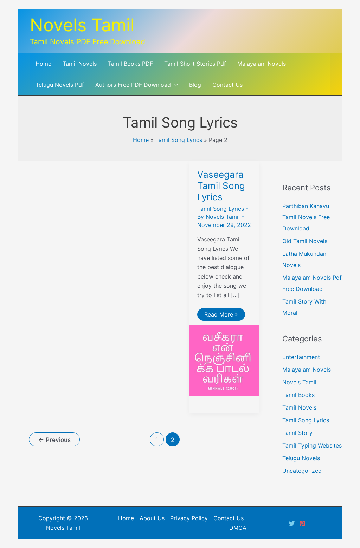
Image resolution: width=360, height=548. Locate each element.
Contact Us (228, 518)
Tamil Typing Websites (312, 445)
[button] (174, 84)
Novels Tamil (82, 24)
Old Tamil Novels (304, 240)
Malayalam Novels (306, 369)
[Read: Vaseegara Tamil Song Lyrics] (224, 360)
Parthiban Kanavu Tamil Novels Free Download (306, 217)
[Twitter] (292, 523)
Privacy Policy (189, 518)
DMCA (237, 527)
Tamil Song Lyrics (178, 139)
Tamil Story (297, 432)
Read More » (221, 316)
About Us (152, 518)
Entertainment (301, 356)
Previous (54, 439)
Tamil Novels (299, 407)
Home (141, 139)
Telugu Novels (301, 458)
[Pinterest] (302, 523)
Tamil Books (298, 394)
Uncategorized (302, 470)
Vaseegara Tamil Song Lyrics (221, 185)
